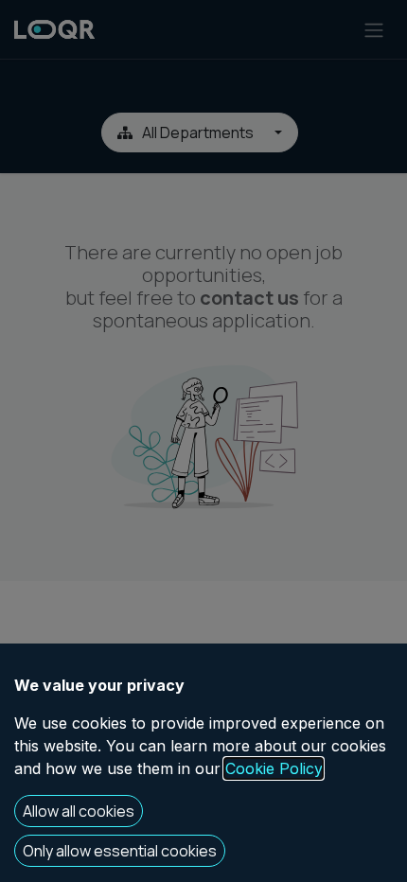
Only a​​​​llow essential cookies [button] (120, 850)
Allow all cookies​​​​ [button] (78, 811)
